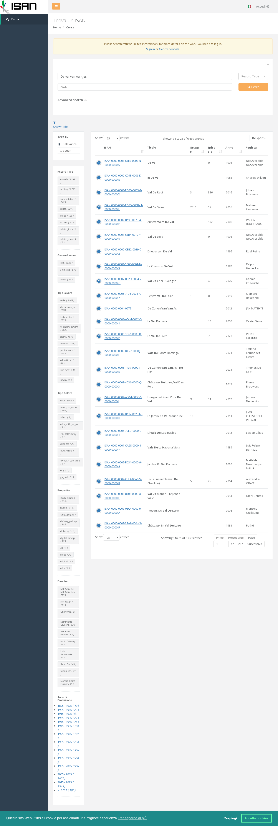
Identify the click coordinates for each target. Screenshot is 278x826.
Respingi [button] (230, 818)
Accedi (261, 6)
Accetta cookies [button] (256, 818)
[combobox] (253, 76)
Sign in (150, 49)
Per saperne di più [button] (132, 818)
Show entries (112, 138)
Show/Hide (60, 127)
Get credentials (169, 49)
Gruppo (194, 150)
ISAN (107, 147)
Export (259, 138)
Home (57, 27)
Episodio (211, 150)
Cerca (254, 87)
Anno (229, 147)
